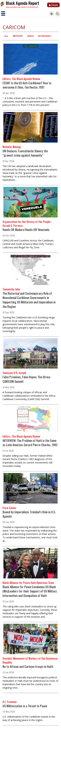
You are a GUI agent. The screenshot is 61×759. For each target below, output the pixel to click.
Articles (18, 35)
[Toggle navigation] (3, 13)
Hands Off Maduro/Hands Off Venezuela (26, 229)
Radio (30, 36)
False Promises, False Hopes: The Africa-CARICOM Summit (27, 379)
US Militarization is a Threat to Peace (25, 706)
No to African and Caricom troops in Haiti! (28, 666)
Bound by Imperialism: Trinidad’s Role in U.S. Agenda (29, 514)
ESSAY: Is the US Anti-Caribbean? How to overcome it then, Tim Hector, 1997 (27, 85)
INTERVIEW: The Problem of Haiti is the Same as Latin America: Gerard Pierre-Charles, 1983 (30, 442)
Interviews (44, 36)
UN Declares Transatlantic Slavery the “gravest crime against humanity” (25, 153)
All (6, 36)
